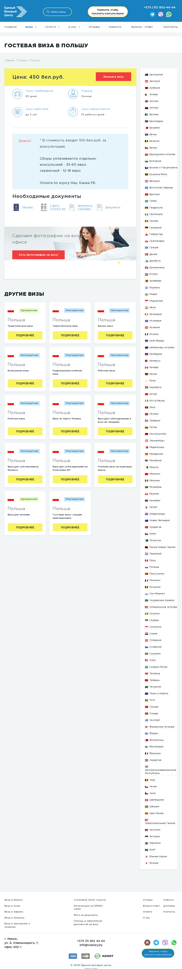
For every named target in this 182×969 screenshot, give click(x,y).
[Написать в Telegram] (152, 14)
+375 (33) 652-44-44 (160, 7)
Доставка (169, 906)
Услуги (51, 27)
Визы (29, 27)
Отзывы (94, 27)
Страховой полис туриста (90, 899)
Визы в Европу (13, 899)
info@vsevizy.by (91, 944)
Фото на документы (86, 915)
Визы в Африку (13, 911)
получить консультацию (108, 11)
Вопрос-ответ (151, 906)
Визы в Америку (14, 917)
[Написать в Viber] (160, 14)
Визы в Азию (12, 906)
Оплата (147, 911)
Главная (10, 27)
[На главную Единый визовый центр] (15, 12)
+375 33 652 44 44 (91, 940)
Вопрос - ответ (142, 27)
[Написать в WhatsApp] (169, 14)
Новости (115, 27)
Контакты (171, 27)
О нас (72, 27)
